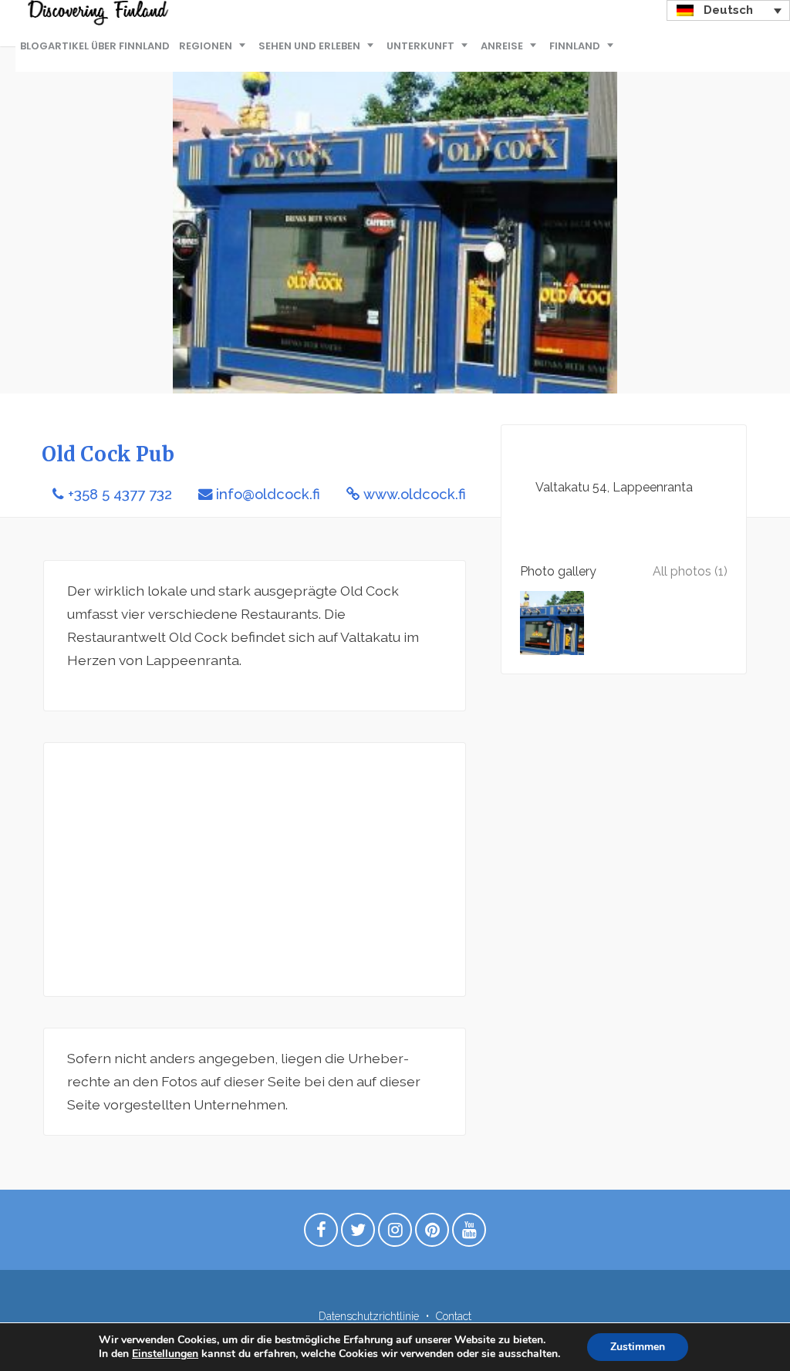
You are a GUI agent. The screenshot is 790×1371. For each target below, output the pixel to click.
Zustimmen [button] (637, 1346)
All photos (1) (690, 571)
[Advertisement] (254, 869)
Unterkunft (420, 46)
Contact (453, 1316)
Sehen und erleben (309, 46)
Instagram (395, 1233)
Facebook (321, 1233)
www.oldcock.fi (414, 494)
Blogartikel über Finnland (95, 46)
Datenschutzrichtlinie (369, 1316)
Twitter (358, 1233)
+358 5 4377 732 (120, 494)
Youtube (469, 1233)
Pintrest (432, 1233)
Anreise (502, 46)
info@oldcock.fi (268, 494)
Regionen (205, 46)
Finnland (574, 46)
